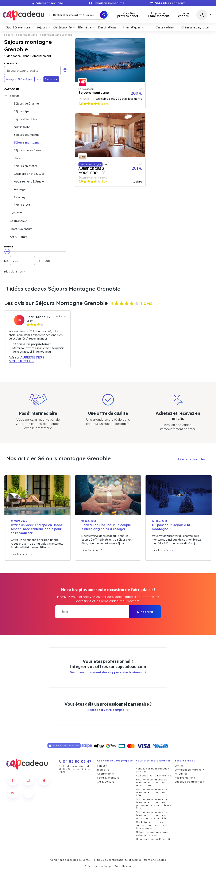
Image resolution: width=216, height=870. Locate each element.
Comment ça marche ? (189, 769)
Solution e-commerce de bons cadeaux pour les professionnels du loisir (151, 815)
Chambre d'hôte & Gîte (29, 173)
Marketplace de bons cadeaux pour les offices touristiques (151, 825)
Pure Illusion (123, 866)
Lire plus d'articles (191, 459)
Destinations (107, 27)
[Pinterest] (13, 793)
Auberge (20, 189)
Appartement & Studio (29, 181)
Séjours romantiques (27, 150)
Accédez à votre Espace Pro (153, 775)
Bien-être (16, 213)
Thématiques (132, 27)
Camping (20, 197)
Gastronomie (18, 221)
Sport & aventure (21, 229)
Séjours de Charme (26, 103)
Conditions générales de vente (70, 859)
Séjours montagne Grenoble (56, 35)
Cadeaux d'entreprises (189, 781)
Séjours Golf (22, 205)
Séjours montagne (26, 35)
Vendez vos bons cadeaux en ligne (152, 770)
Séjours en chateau (26, 166)
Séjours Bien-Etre (25, 119)
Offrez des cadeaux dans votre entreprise (152, 833)
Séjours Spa (21, 111)
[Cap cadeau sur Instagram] (28, 780)
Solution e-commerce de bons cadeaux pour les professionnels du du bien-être (153, 804)
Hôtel (17, 158)
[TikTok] (28, 793)
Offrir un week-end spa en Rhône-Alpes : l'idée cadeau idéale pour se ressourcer (37, 529)
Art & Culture (19, 237)
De (6, 260)
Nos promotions (185, 777)
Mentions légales (155, 859)
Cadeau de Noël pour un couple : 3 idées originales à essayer (106, 527)
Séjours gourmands (26, 134)
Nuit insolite (22, 127)
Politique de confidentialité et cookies (117, 859)
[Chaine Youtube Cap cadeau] (44, 780)
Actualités (181, 773)
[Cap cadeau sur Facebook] (13, 780)
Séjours (8, 35)
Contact (180, 765)
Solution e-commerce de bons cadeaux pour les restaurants (151, 782)
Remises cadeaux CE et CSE (153, 839)
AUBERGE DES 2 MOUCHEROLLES (26, 359)
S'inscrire (145, 612)
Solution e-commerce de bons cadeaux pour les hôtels (151, 792)
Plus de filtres (13, 271)
